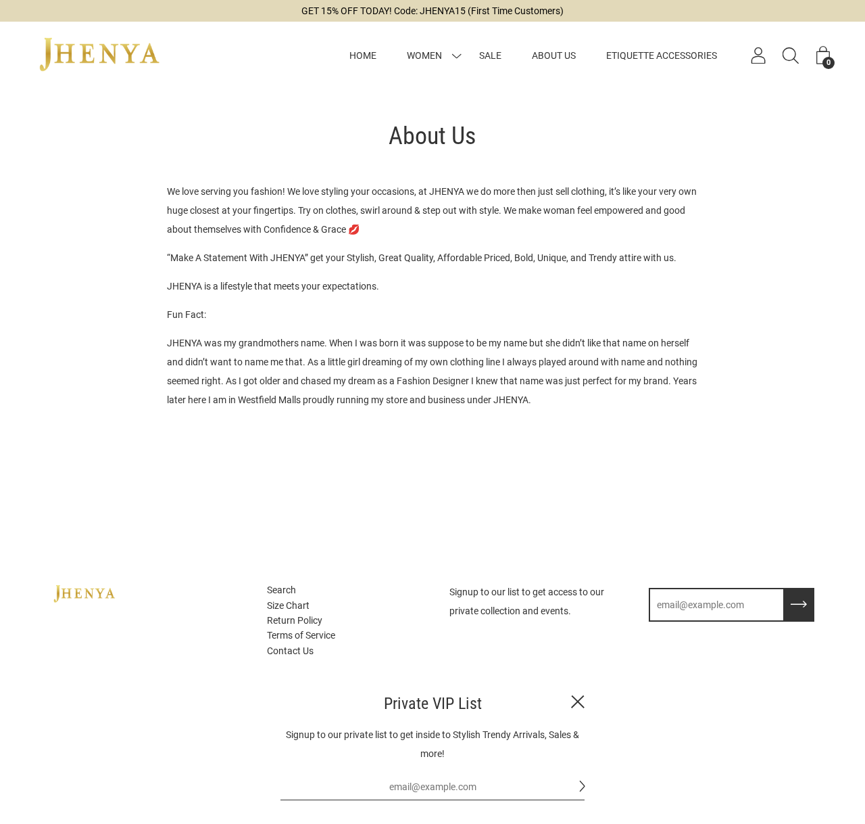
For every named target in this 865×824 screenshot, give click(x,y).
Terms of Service (301, 635)
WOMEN (424, 55)
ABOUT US (554, 55)
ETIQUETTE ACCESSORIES (661, 55)
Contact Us (290, 650)
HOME (362, 55)
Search (281, 590)
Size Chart (288, 605)
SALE (490, 55)
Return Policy (294, 620)
